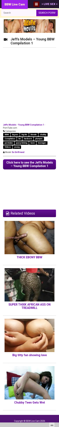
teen (33, 143)
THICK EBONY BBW (29, 257)
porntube (9, 143)
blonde (34, 135)
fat (19, 139)
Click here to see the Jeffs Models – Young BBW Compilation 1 (29, 164)
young (17, 147)
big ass (15, 135)
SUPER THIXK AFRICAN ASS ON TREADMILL (29, 306)
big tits (24, 135)
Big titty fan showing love (29, 355)
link (56, 380)
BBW (7, 135)
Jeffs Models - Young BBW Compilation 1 (23, 125)
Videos (8, 147)
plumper (39, 139)
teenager (42, 143)
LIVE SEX (49, 4)
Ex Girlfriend (18, 152)
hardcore (28, 139)
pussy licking (21, 143)
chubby (43, 135)
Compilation (10, 139)
